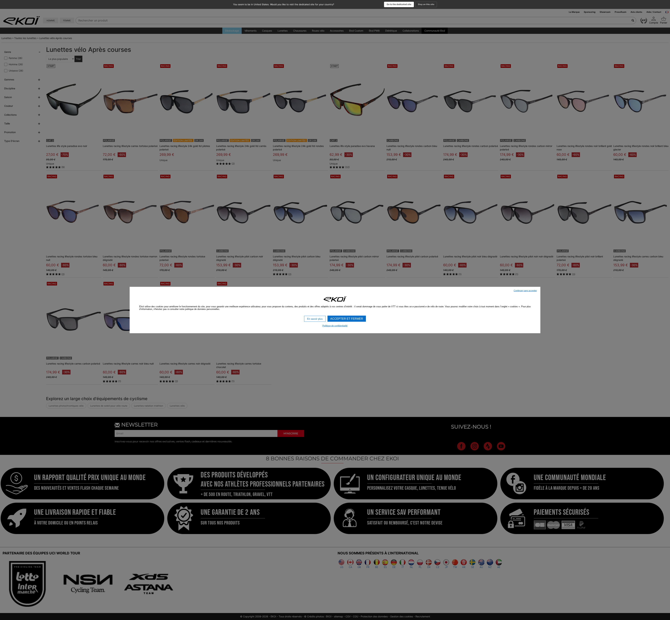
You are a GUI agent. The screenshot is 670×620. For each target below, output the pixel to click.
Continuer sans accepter (525, 290)
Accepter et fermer (346, 318)
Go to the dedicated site (399, 4)
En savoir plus (315, 318)
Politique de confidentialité (335, 326)
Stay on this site (426, 4)
